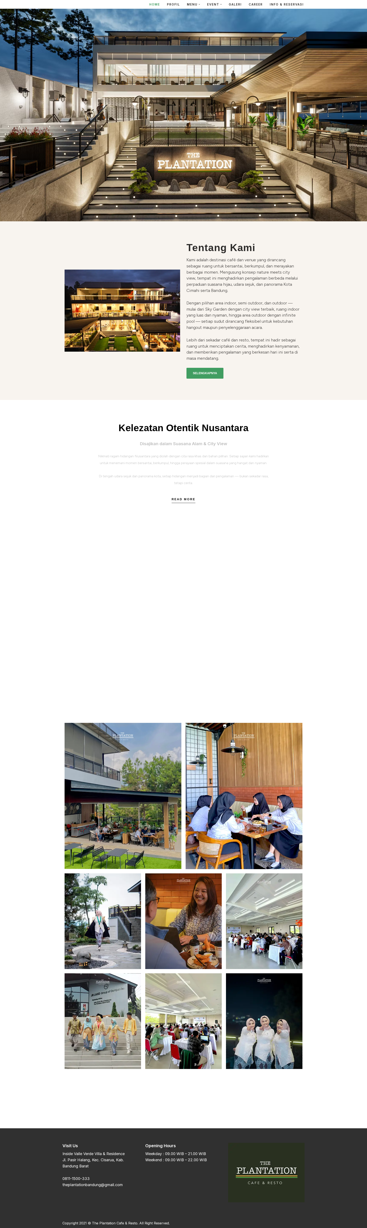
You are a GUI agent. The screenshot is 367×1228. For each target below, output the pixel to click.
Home (154, 4)
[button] (199, 4)
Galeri (235, 4)
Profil (173, 4)
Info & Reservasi (287, 4)
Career (256, 4)
